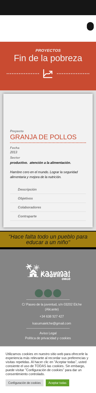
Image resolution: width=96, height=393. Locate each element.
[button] (90, 26)
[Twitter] (92, 4)
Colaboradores (29, 207)
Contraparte (27, 216)
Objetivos (25, 198)
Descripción (27, 189)
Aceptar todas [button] (57, 383)
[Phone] (64, 4)
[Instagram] (92, 11)
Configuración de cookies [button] (24, 383)
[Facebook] (78, 4)
